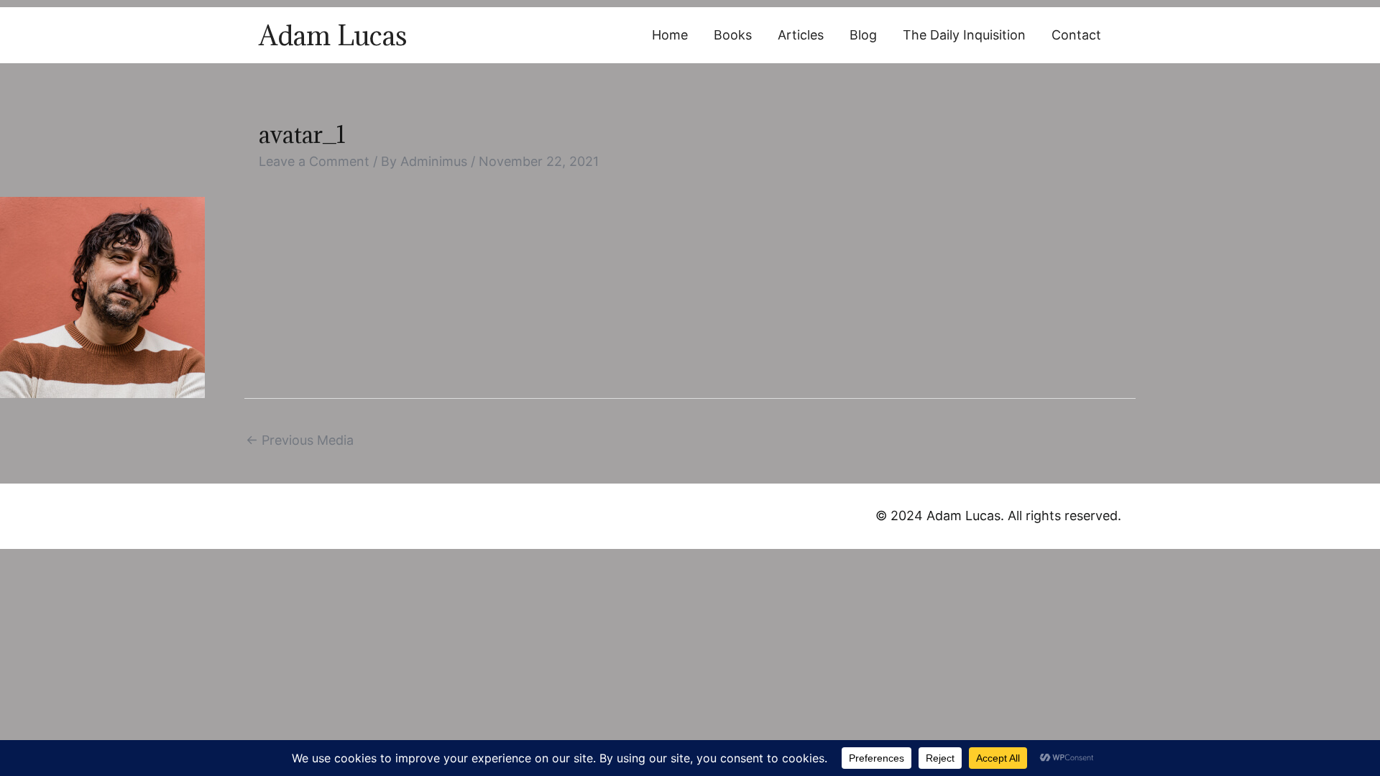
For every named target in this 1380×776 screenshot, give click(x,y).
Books (733, 34)
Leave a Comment (314, 161)
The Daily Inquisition (964, 34)
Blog (863, 34)
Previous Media (300, 440)
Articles (801, 34)
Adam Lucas (333, 35)
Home (670, 34)
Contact (1076, 34)
